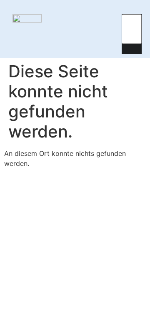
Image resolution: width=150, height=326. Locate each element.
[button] (112, 29)
